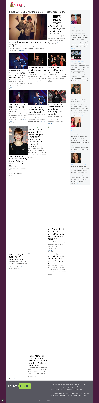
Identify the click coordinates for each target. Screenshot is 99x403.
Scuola (52, 3)
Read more (21, 50)
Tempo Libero (76, 3)
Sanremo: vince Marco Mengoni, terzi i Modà (55, 70)
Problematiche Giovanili (40, 3)
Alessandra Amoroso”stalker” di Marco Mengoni (27, 43)
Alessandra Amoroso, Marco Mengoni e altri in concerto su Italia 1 (18, 74)
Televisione (19, 268)
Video (83, 3)
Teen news (66, 3)
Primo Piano (17, 52)
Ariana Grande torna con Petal (78, 164)
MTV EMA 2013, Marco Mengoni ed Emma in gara (57, 28)
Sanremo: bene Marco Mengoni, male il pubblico (36, 109)
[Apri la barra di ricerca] (24, 6)
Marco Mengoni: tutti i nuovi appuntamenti (17, 257)
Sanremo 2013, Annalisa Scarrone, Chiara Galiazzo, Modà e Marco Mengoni (18, 161)
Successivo (19, 379)
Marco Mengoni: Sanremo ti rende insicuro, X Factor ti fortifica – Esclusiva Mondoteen (37, 360)
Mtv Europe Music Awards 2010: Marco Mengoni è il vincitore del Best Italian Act (57, 234)
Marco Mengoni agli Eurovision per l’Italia (37, 70)
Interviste (27, 3)
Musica (12, 52)
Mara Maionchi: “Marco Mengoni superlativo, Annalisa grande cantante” (55, 109)
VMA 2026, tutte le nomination (78, 61)
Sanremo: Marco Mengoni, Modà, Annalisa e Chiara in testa (17, 108)
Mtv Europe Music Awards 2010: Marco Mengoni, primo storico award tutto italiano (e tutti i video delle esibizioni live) (37, 138)
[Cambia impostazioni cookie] (2, 400)
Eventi (50, 43)
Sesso (58, 3)
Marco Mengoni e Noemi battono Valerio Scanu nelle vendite (57, 260)
